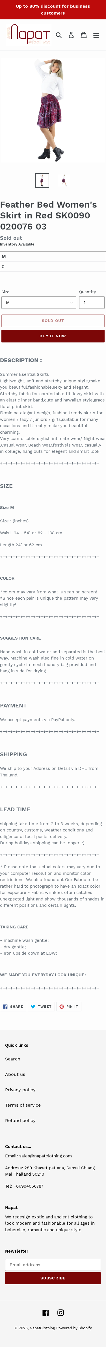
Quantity (87, 291)
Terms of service (23, 1105)
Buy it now (53, 336)
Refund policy (20, 1120)
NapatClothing (42, 1328)
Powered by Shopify (74, 1328)
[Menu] (96, 35)
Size (5, 291)
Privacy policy (20, 1089)
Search (12, 1059)
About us (15, 1074)
